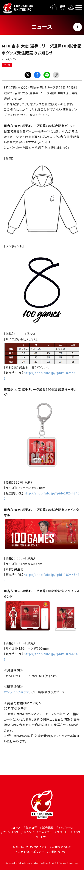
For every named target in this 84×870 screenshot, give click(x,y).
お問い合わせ (57, 851)
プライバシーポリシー (31, 851)
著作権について (61, 847)
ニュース (16, 827)
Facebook (37, 75)
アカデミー (45, 832)
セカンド (29, 832)
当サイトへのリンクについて (30, 847)
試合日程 (31, 827)
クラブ (77, 832)
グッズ (7, 64)
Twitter (28, 75)
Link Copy (56, 75)
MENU (77, 27)
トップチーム (66, 827)
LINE (47, 75)
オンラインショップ (16, 692)
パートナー (42, 837)
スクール (62, 832)
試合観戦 (47, 827)
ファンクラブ (10, 832)
